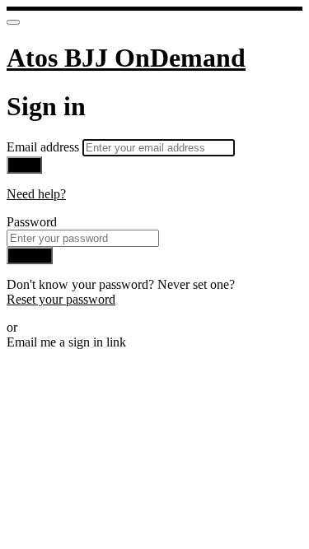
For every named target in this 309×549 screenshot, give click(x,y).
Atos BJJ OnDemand (126, 57)
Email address (44, 147)
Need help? (36, 194)
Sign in (29, 255)
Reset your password (61, 299)
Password (32, 222)
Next (24, 165)
